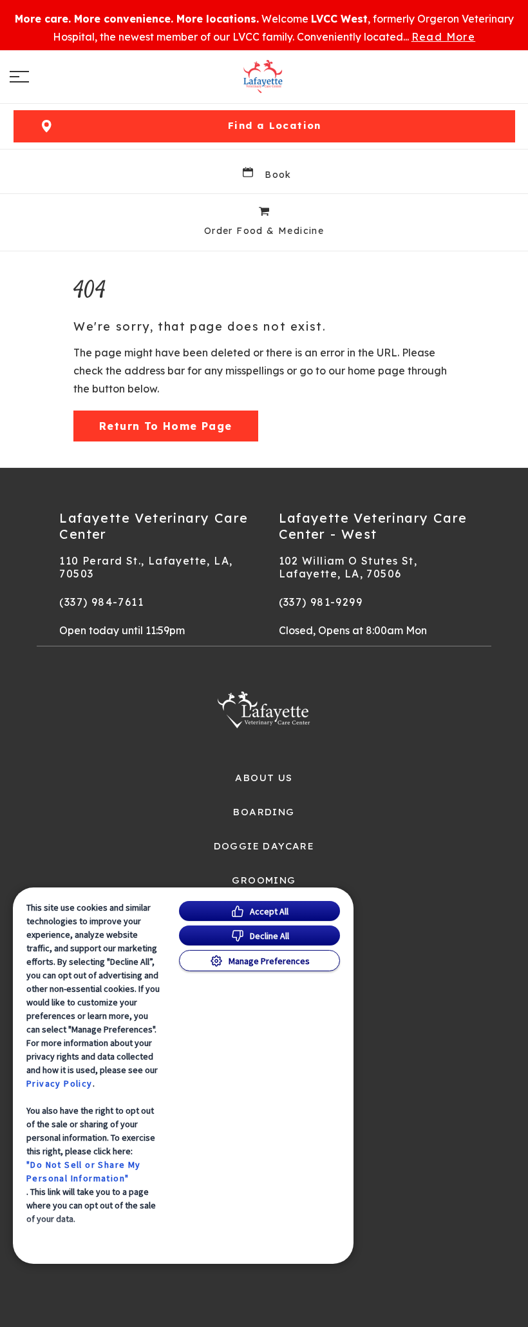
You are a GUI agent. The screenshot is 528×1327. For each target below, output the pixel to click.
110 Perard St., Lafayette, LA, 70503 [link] (145, 567)
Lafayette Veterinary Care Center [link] (153, 526)
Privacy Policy (59, 1083)
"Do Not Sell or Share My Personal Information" (83, 1171)
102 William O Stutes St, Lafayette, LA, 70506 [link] (348, 567)
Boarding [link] (263, 812)
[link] (264, 76)
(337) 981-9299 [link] (321, 602)
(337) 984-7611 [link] (101, 602)
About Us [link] (263, 778)
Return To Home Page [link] (165, 426)
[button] (19, 76)
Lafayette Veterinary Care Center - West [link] (373, 526)
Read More (443, 37)
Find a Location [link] (274, 125)
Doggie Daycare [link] (264, 846)
